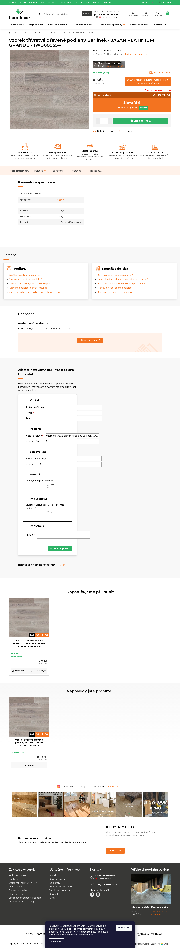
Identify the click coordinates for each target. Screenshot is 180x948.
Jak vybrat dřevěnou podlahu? (25, 279)
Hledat (86, 13)
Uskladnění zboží (25, 152)
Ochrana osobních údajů (22, 901)
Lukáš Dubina (142, 944)
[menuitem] (18, 25)
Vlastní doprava (90, 151)
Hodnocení (57, 171)
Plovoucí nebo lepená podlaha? (115, 288)
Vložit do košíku (142, 121)
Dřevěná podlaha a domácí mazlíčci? (28, 288)
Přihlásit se (115, 851)
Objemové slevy (17, 894)
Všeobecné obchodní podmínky (26, 898)
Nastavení (56, 941)
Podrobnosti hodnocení (136, 54)
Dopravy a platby (18, 890)
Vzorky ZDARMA (57, 152)
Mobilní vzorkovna (37, 2)
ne (52, 488)
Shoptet (167, 944)
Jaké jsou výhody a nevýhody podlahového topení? (36, 292)
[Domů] (10, 33)
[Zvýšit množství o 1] (110, 121)
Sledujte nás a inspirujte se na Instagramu (92, 786)
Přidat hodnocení (90, 340)
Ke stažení (54, 883)
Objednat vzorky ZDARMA (23, 883)
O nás (52, 898)
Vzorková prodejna (17, 2)
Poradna (52, 2)
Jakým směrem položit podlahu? (115, 275)
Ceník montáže (65, 2)
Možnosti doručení (162, 72)
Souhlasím (124, 927)
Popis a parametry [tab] (19, 171)
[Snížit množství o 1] (98, 121)
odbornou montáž (115, 66)
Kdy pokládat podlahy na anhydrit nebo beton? (123, 279)
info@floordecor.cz (106, 884)
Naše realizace (82, 2)
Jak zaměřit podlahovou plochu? (115, 292)
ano (52, 485)
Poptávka (96, 2)
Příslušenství (96, 171)
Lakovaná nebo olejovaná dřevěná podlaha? (32, 283)
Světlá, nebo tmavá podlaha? (24, 275)
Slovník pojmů (57, 879)
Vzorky (60, 200)
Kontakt (107, 2)
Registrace (166, 2)
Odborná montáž (155, 152)
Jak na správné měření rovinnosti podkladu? (121, 283)
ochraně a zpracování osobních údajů (75, 934)
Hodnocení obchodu (60, 886)
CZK (143, 2)
